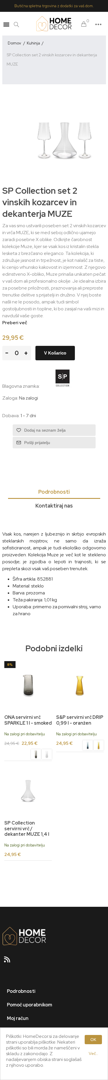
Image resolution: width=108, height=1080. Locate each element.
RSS (9, 961)
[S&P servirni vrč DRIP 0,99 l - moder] (88, 746)
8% (10, 664)
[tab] (54, 492)
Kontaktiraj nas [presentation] (54, 505)
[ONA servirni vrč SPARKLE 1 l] (47, 755)
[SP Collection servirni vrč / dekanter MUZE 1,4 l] (28, 791)
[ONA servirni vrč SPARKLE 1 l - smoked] (36, 755)
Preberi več (14, 323)
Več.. (93, 1053)
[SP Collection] (62, 386)
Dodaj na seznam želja (45, 430)
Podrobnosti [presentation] (54, 491)
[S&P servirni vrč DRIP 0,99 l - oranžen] (80, 685)
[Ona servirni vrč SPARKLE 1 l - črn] (28, 685)
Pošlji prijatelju (37, 442)
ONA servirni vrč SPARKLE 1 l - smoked (28, 720)
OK (93, 1039)
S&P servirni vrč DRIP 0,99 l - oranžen (79, 720)
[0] (83, 24)
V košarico (55, 352)
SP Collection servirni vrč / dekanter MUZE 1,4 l (26, 828)
